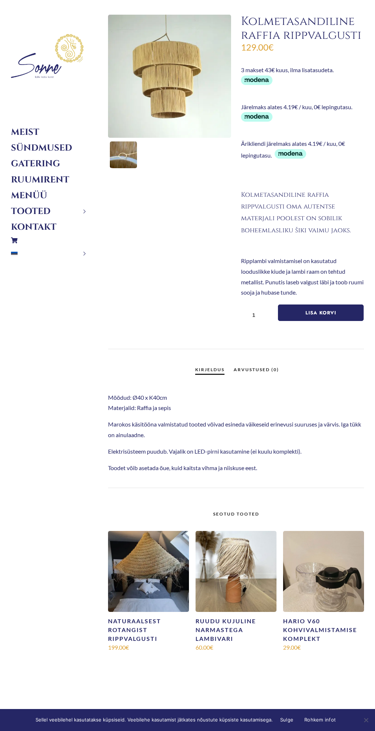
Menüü (29, 196)
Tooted (31, 211)
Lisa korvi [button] (148, 659)
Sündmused (41, 148)
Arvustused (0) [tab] (256, 369)
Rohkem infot (320, 720)
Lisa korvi (320, 312)
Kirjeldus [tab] (209, 369)
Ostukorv (48, 240)
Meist (25, 132)
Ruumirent (40, 180)
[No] (366, 720)
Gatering (35, 164)
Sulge (286, 720)
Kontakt (33, 227)
